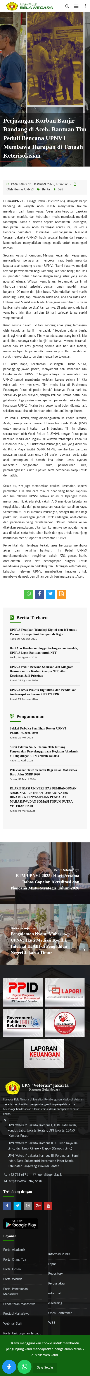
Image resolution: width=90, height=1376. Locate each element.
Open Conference (60, 1313)
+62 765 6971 (18, 1174)
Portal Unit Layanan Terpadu (22, 1333)
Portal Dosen (12, 1269)
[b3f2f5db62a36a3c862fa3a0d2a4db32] (65, 992)
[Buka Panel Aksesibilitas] (9, 1367)
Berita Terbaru (31, 617)
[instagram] (28, 1206)
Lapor (52, 1264)
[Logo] (46, 6)
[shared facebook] (39, 594)
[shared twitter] (50, 594)
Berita (46, 189)
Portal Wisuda (12, 1279)
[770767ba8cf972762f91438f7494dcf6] (44, 1053)
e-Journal (54, 1293)
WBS (51, 1322)
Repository (55, 1273)
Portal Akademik (14, 1249)
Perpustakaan (57, 1283)
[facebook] (85, 6)
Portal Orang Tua (14, 1259)
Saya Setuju (45, 1367)
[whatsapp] (28, 594)
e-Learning (55, 1303)
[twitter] (17, 1206)
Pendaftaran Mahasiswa (19, 1304)
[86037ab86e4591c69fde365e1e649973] (23, 992)
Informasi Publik (59, 1254)
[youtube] (48, 1206)
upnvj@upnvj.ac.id (50, 1174)
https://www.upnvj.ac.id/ (25, 1181)
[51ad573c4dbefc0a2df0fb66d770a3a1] (65, 1023)
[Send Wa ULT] (24, 1367)
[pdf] (61, 594)
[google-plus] (38, 1206)
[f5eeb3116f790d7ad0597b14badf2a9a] (23, 1023)
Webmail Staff (12, 1323)
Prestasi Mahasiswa (16, 1313)
